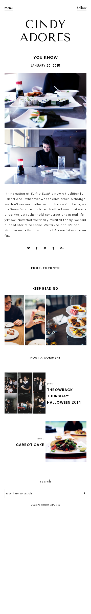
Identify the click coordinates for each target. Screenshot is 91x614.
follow (81, 7)
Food (36, 268)
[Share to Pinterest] (45, 248)
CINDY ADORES (45, 31)
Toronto (51, 268)
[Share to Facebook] (37, 248)
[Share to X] (28, 248)
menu (9, 7)
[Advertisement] (45, 560)
